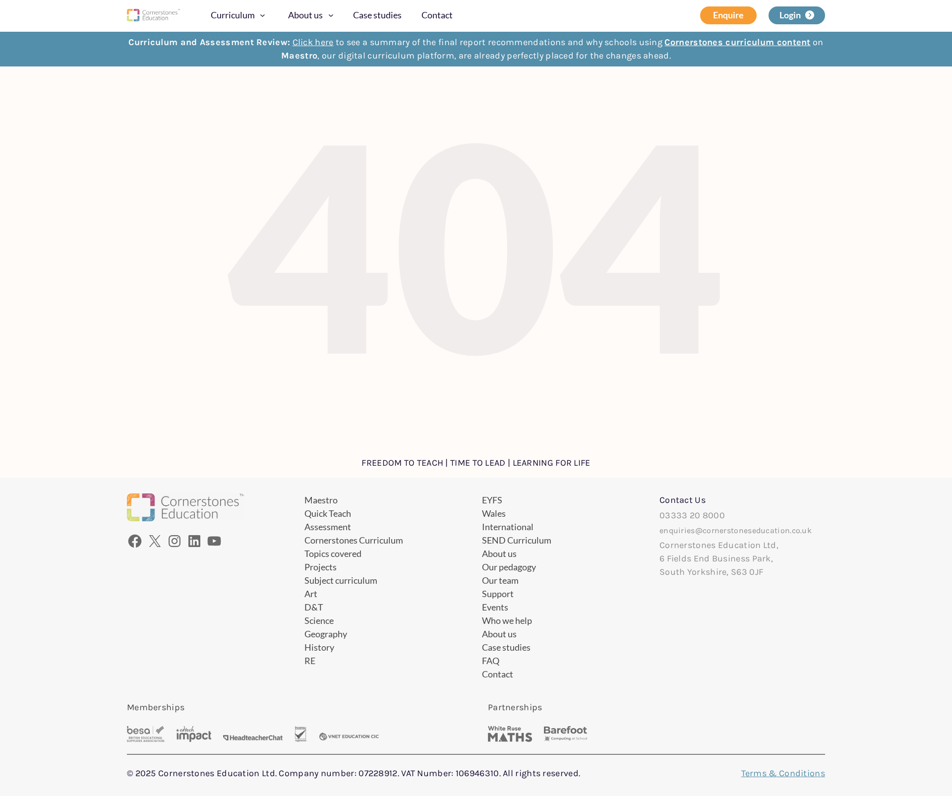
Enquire (728, 14)
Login (790, 14)
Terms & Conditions (783, 773)
